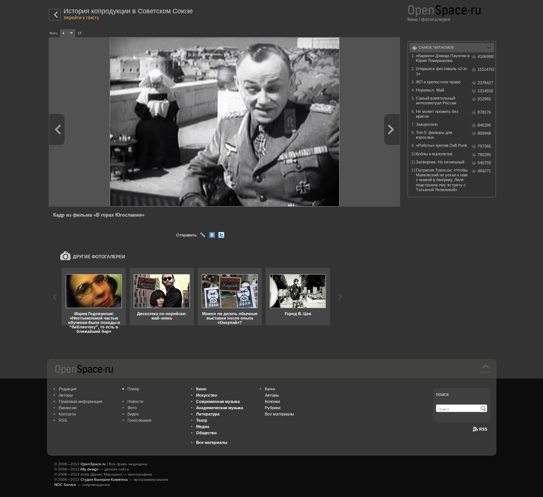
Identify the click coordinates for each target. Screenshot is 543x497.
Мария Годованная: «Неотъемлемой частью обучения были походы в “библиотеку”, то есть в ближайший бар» (94, 322)
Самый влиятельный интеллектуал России (436, 100)
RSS (63, 420)
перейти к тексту (81, 17)
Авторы (66, 395)
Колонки (272, 401)
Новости (135, 401)
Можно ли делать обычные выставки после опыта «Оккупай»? (229, 318)
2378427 (485, 82)
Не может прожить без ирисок (437, 113)
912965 (484, 99)
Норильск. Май (430, 90)
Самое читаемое (436, 47)
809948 (484, 133)
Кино (412, 19)
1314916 (485, 91)
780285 (484, 154)
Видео (133, 414)
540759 (484, 163)
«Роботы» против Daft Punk (441, 145)
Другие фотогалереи (99, 256)
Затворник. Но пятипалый (440, 162)
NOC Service (65, 485)
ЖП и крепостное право (438, 82)
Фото (132, 407)
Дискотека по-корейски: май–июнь (162, 315)
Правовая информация (80, 401)
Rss (483, 429)
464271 (484, 171)
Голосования (139, 420)
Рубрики (272, 407)
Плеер (133, 389)
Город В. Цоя (298, 313)
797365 (484, 146)
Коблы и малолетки (434, 154)
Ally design (89, 469)
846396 (484, 125)
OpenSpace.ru (93, 464)
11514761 (486, 69)
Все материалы (279, 414)
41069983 (486, 56)
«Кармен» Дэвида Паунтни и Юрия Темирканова (442, 58)
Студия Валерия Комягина (104, 479)
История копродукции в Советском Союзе (128, 11)
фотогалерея (435, 19)
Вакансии (67, 407)
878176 (484, 112)
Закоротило (427, 124)
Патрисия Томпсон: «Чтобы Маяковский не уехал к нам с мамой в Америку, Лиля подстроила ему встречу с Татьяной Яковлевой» (442, 180)
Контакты (67, 414)
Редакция (67, 389)
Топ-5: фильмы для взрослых (434, 134)
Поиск (442, 395)
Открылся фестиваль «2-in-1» (442, 71)
